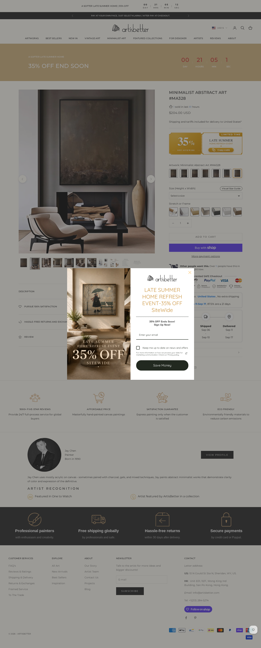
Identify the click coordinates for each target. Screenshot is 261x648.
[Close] (190, 272)
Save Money (162, 365)
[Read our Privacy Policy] (186, 353)
